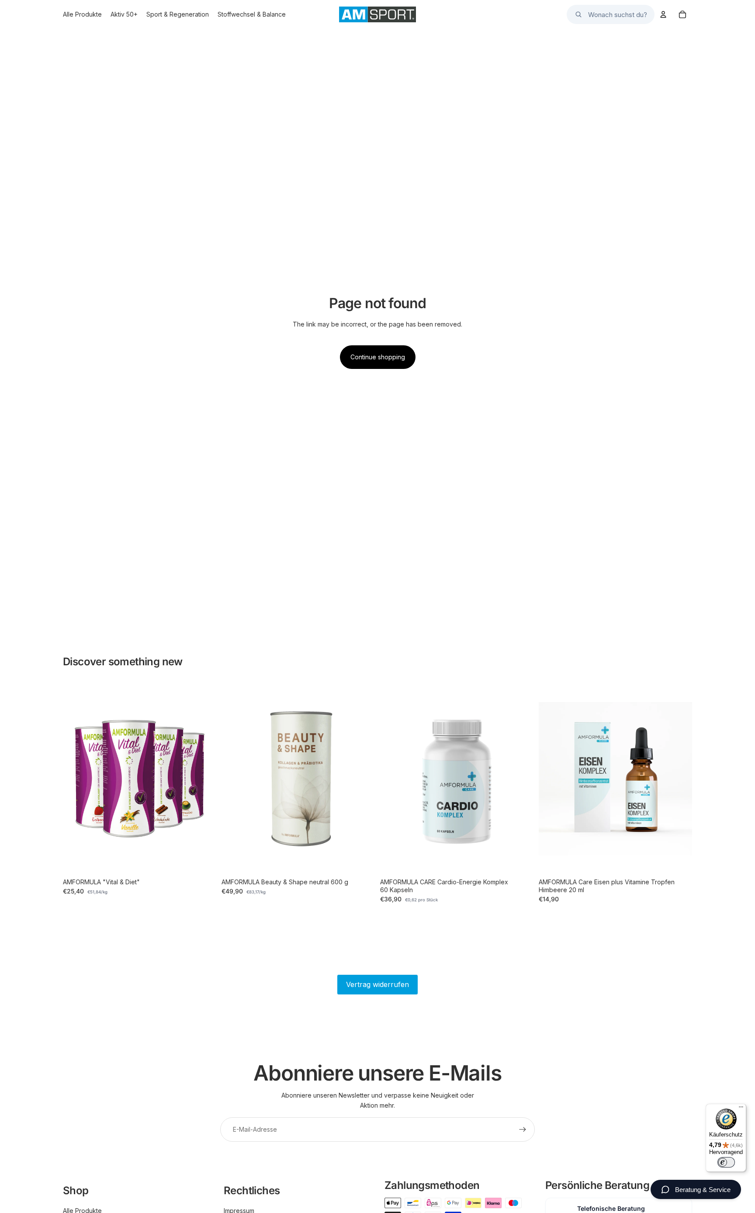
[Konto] (663, 14)
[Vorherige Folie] (76, 778)
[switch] (726, 1162)
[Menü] (741, 1109)
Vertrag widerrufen (377, 984)
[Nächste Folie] (203, 778)
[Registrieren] (522, 1129)
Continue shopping (377, 357)
